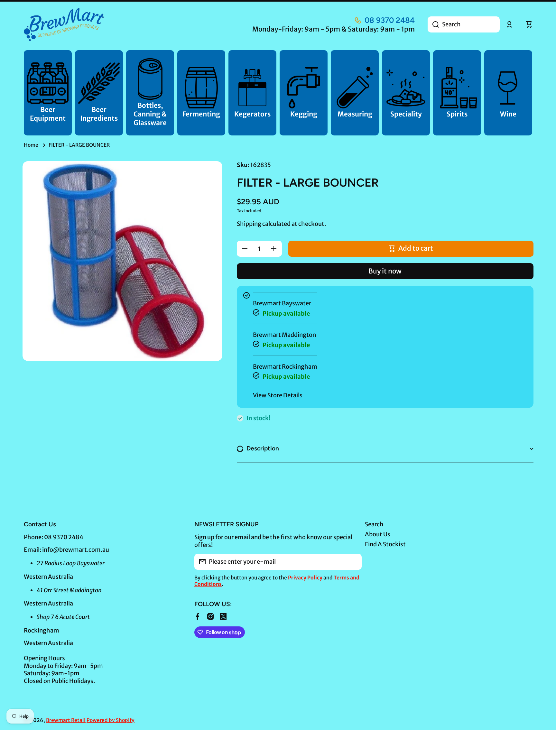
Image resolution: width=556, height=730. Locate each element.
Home (31, 145)
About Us (377, 534)
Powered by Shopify (110, 720)
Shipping (249, 223)
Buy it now (385, 271)
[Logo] (64, 24)
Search (374, 524)
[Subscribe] (354, 562)
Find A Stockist (385, 544)
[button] (529, 24)
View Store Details (277, 395)
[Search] (433, 24)
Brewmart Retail (66, 720)
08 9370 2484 (390, 20)
